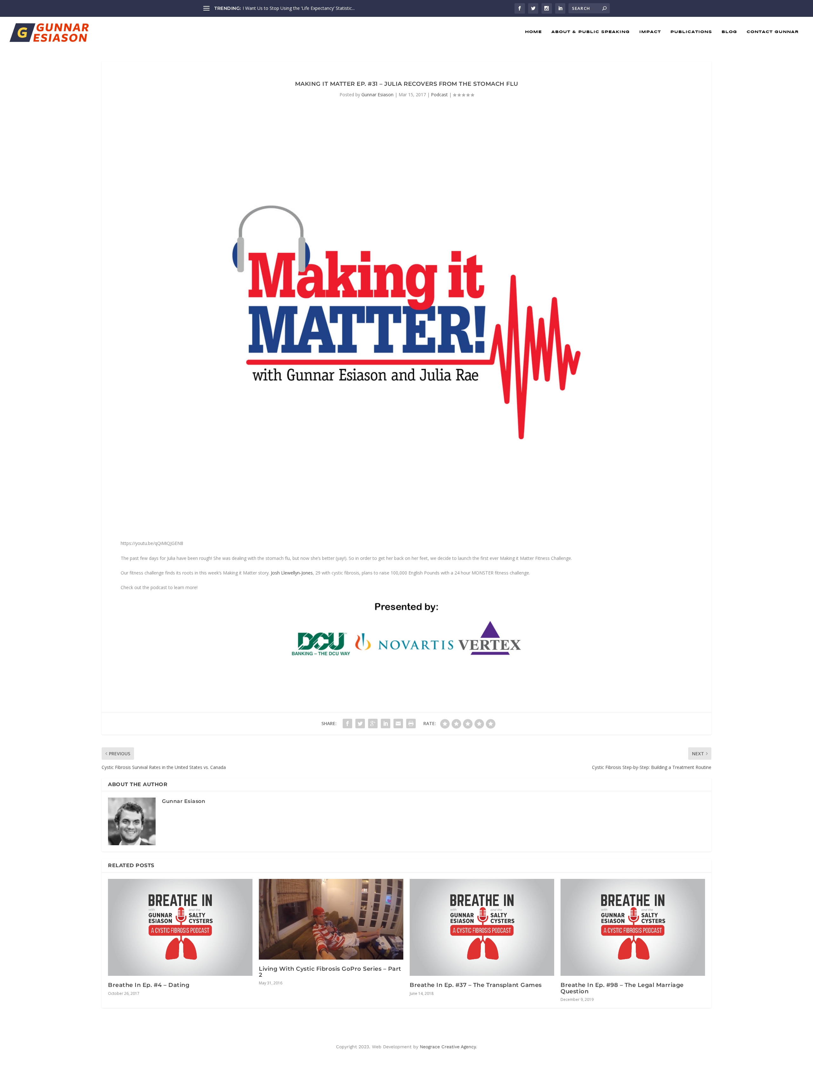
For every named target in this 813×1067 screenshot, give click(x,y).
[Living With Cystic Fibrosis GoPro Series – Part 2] (331, 919)
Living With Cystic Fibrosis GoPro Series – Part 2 (330, 971)
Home (533, 32)
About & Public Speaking (590, 32)
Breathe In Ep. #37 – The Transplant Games (476, 985)
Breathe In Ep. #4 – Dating (148, 985)
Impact (650, 32)
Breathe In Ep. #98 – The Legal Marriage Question (622, 988)
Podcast (439, 95)
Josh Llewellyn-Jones (292, 573)
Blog (729, 32)
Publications (691, 32)
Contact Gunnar (773, 32)
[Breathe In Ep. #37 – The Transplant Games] (482, 927)
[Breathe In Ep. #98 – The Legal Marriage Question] (633, 927)
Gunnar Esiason (377, 95)
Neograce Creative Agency (448, 1046)
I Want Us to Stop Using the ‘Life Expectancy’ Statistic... (299, 8)
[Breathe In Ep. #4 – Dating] (180, 927)
